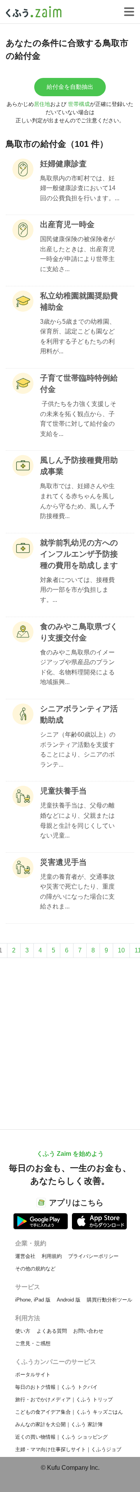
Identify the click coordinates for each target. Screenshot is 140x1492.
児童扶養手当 (63, 791)
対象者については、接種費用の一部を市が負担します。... (77, 590)
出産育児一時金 (67, 224)
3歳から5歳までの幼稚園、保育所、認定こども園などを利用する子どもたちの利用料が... (78, 336)
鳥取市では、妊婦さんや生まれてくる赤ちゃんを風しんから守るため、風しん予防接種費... (77, 501)
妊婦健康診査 (63, 163)
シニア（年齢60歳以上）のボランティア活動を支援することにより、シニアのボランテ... (78, 749)
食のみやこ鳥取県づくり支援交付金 (79, 632)
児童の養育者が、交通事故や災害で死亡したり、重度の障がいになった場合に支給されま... (77, 891)
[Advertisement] (70, 1040)
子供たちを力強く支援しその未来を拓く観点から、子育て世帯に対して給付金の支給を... (78, 418)
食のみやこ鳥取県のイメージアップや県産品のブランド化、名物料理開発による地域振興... (77, 667)
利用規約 (52, 1256)
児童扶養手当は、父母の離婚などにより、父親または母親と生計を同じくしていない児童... (77, 820)
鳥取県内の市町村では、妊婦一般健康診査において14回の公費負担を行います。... (79, 188)
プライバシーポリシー (93, 1256)
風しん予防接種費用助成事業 (79, 466)
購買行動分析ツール (109, 1300)
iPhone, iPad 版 (33, 1300)
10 (121, 950)
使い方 (22, 1331)
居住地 (42, 104)
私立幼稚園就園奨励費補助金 (79, 301)
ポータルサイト (33, 1374)
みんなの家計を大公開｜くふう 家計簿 (59, 1424)
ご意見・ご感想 (33, 1343)
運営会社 (25, 1256)
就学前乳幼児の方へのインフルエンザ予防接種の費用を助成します (79, 554)
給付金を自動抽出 (70, 86)
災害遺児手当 (63, 862)
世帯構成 (79, 104)
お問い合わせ (88, 1331)
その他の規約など (35, 1269)
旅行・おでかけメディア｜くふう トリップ (64, 1399)
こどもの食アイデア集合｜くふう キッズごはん (69, 1412)
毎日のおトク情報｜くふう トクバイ (56, 1387)
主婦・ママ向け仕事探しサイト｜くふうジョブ (68, 1449)
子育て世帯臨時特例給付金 (79, 383)
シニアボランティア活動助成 (79, 714)
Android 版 (68, 1300)
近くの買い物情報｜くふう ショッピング (61, 1437)
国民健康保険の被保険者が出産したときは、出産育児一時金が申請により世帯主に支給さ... (77, 254)
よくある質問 (52, 1331)
